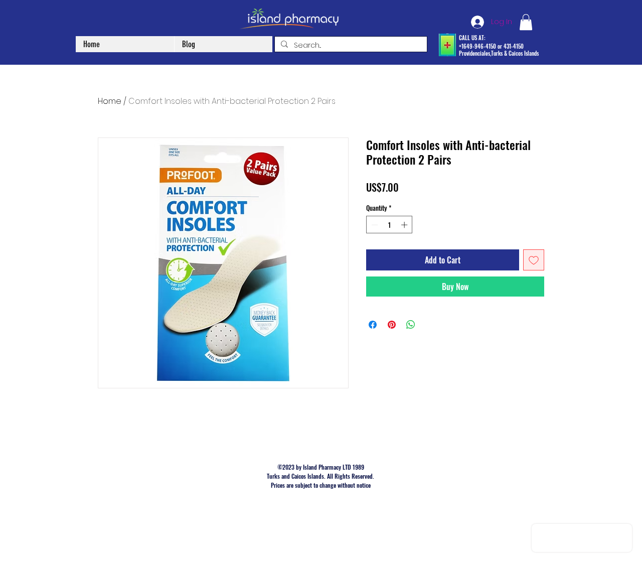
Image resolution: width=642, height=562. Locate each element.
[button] (526, 22)
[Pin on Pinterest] (392, 325)
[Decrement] (374, 224)
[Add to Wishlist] (533, 259)
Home (109, 101)
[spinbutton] (389, 224)
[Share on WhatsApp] (411, 325)
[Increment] (405, 224)
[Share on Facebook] (373, 325)
